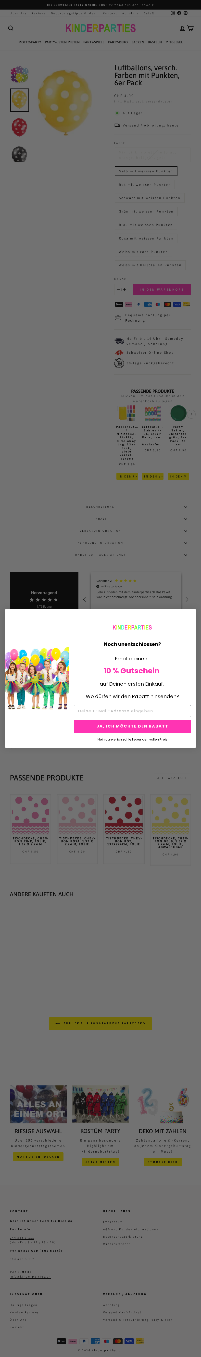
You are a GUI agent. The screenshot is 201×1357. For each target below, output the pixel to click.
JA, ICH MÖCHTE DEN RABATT (132, 726)
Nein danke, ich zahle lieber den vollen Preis (132, 739)
